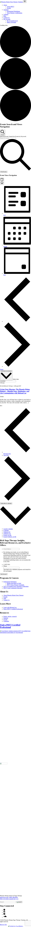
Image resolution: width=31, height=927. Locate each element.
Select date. (16, 379)
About (5, 5)
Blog (4, 16)
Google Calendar (8, 529)
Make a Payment (11, 22)
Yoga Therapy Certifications (14, 13)
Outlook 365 (6, 532)
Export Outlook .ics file (9, 536)
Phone (5, 566)
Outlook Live (7, 533)
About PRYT (10, 6)
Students (5, 618)
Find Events (4, 171)
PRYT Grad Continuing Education (12, 588)
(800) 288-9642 (13, 897)
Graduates (6, 621)
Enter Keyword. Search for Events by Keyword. (13, 136)
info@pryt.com (4, 897)
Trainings (6, 9)
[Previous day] (17, 321)
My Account (6, 19)
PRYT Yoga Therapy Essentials (15, 585)
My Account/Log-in (12, 20)
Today (1, 369)
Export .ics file (7, 535)
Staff (4, 598)
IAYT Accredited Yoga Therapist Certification (16, 586)
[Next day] (17, 366)
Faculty (9, 8)
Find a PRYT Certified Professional (13, 609)
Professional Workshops (13, 11)
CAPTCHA (6, 564)
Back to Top (3, 924)
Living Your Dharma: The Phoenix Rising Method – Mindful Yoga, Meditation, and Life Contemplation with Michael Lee (15, 391)
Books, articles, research (10, 616)
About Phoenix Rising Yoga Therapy (13, 595)
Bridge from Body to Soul (14, 583)
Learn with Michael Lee (10, 607)
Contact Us (6, 17)
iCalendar (6, 530)
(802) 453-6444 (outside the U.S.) (9, 899)
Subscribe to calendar (6, 503)
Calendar (5, 14)
